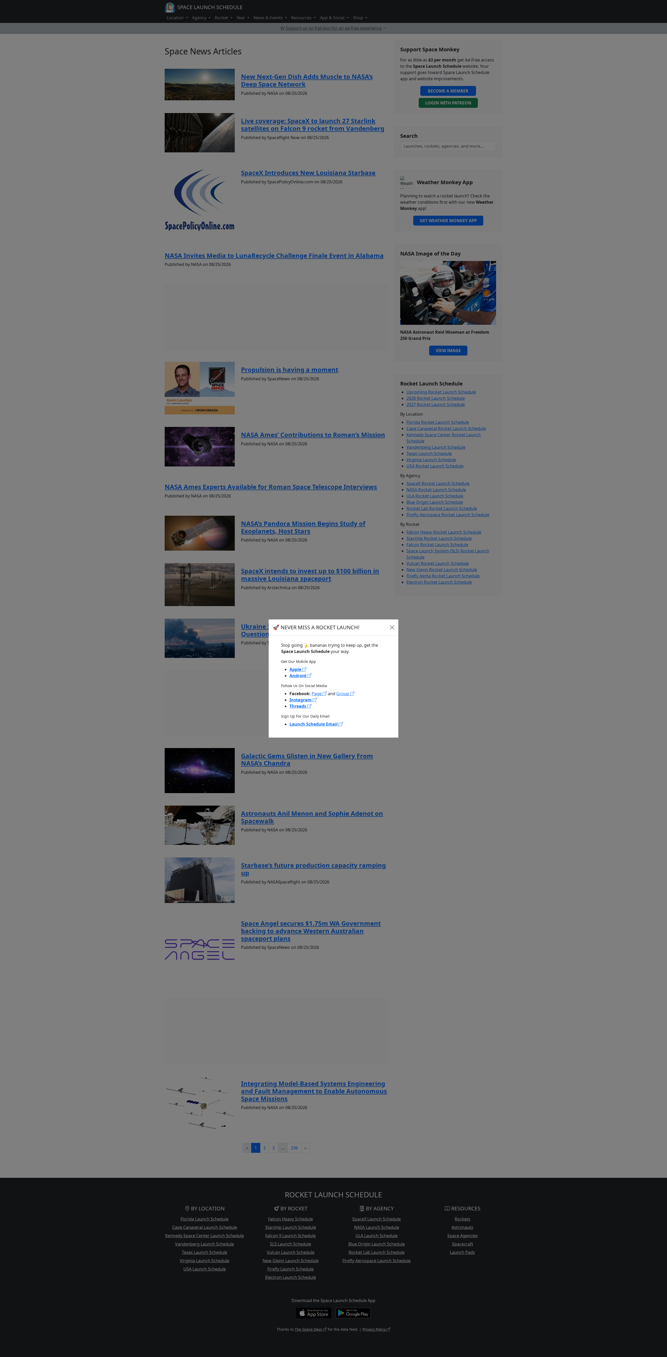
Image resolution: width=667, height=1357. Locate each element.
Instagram (301, 700)
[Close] (392, 627)
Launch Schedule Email (314, 724)
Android (298, 676)
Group (343, 693)
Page (317, 693)
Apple (295, 669)
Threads (298, 706)
